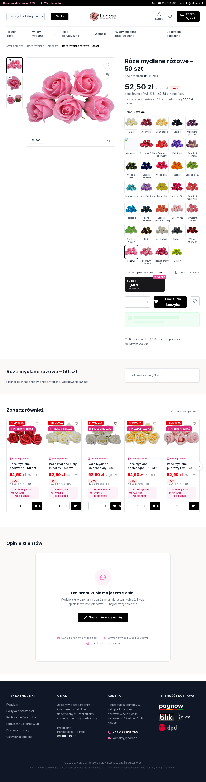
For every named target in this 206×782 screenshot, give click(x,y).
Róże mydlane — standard (42, 45)
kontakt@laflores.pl (191, 3)
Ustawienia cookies (19, 736)
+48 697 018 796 (125, 732)
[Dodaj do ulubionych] (195, 301)
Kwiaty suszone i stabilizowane (126, 33)
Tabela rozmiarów (189, 272)
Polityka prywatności (20, 711)
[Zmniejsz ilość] (127, 302)
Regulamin (13, 704)
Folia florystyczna (70, 33)
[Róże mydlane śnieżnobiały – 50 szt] (103, 436)
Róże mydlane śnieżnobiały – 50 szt (100, 468)
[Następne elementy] (199, 466)
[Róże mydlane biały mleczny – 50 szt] (63, 436)
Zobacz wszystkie (184, 411)
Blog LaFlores (133, 762)
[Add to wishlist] (108, 65)
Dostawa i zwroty (17, 730)
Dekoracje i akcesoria (174, 33)
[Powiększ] (108, 74)
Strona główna (14, 45)
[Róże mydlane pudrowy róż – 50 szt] (181, 436)
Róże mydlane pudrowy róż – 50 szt (179, 468)
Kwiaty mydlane (38, 33)
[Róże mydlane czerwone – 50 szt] (24, 436)
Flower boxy (11, 33)
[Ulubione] (170, 16)
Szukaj (60, 16)
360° (39, 140)
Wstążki (100, 33)
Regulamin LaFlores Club (22, 723)
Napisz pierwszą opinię (105, 617)
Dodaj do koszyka (173, 302)
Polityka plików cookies (22, 717)
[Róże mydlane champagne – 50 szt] (142, 436)
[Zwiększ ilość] (147, 302)
